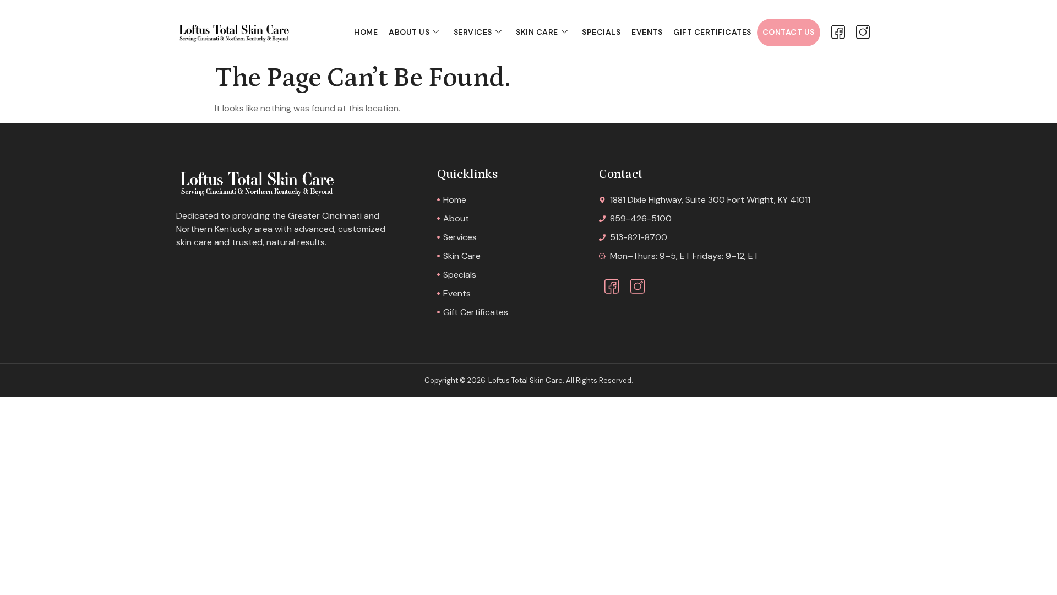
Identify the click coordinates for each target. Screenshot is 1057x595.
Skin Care (537, 32)
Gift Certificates (712, 32)
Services (473, 32)
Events (646, 32)
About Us (409, 32)
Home (366, 32)
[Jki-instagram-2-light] (863, 32)
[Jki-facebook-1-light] (838, 32)
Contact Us (788, 32)
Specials (601, 32)
